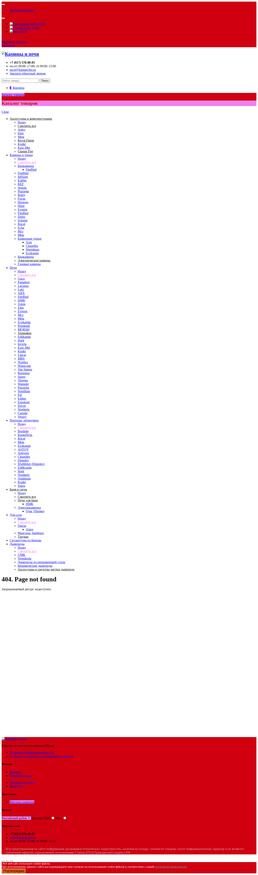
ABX (21, 293)
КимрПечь (25, 435)
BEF (21, 184)
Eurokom (24, 402)
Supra (21, 376)
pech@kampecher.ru (23, 69)
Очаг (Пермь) (35, 511)
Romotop (24, 373)
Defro (21, 216)
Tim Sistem (25, 369)
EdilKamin (25, 467)
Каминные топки (30, 238)
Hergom (23, 202)
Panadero (24, 282)
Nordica (23, 362)
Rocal (21, 224)
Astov (21, 129)
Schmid (22, 220)
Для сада (16, 515)
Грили (22, 525)
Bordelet (23, 431)
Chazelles (32, 246)
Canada (22, 413)
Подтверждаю (13, 871)
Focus (21, 198)
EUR (23, 31)
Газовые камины (29, 264)
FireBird (31, 169)
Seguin (22, 187)
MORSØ (23, 329)
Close (5, 111)
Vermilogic (25, 558)
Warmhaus (32, 249)
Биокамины (26, 166)
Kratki (22, 144)
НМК (21, 300)
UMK (21, 555)
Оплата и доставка (14, 41)
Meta (21, 137)
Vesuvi (22, 416)
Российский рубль (14, 818)
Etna (21, 133)
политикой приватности (170, 866)
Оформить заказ (21, 775)
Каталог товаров (13, 94)
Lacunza (23, 286)
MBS (21, 358)
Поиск (45, 80)
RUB (42, 24)
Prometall (24, 326)
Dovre (22, 406)
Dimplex (23, 460)
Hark (21, 340)
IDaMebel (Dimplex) (31, 464)
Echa (21, 227)
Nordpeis (23, 409)
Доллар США (41, 818)
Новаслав (24, 366)
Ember (22, 398)
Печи (13, 267)
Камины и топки (21, 155)
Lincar (22, 355)
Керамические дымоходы (35, 565)
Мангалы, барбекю (31, 533)
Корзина (15, 772)
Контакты (8, 45)
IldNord (23, 177)
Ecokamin (32, 253)
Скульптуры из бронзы (25, 540)
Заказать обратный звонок (28, 73)
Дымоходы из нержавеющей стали (41, 562)
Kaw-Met (24, 147)
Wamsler (23, 384)
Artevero (23, 453)
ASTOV (23, 449)
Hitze (21, 206)
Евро (59, 818)
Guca (21, 278)
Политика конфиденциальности (32, 752)
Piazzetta (23, 191)
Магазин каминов (22, 10)
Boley (21, 195)
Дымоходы (17, 544)
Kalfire (22, 180)
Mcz (20, 231)
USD (35, 27)
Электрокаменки (29, 507)
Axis (29, 242)
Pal (20, 395)
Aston (21, 304)
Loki (21, 289)
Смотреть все (27, 162)
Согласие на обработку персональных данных (41, 756)
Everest (22, 209)
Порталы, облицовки (24, 420)
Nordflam (24, 391)
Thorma (23, 380)
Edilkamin (24, 336)
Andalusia (24, 478)
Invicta (22, 344)
